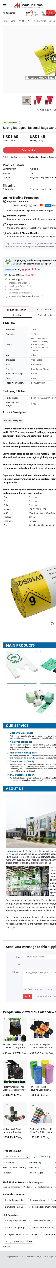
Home (5, 21)
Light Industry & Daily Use (20, 21)
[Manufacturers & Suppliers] (28, 5)
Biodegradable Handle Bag (43, 1227)
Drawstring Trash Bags (15, 1206)
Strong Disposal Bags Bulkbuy (18, 1241)
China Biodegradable (41, 1220)
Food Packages (36, 1172)
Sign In (7, 296)
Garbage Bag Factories (15, 1220)
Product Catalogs (43, 1156)
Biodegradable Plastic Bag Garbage (21, 1234)
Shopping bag (35, 1162)
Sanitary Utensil (40, 21)
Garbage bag (9, 1162)
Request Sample (48, 157)
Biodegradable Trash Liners (44, 1206)
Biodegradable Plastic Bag (14, 1167)
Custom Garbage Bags (15, 1227)
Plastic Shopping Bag (14, 1200)
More (5, 1246)
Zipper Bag (34, 1167)
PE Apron (7, 1172)
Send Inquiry (28, 150)
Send (27, 996)
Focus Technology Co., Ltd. (36, 1257)
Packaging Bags (37, 1200)
